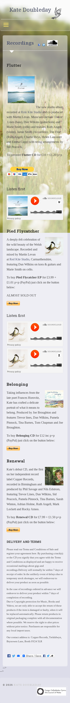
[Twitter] (13, 656)
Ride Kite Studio (31, 112)
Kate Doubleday (30, 9)
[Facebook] (9, 656)
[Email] (18, 656)
